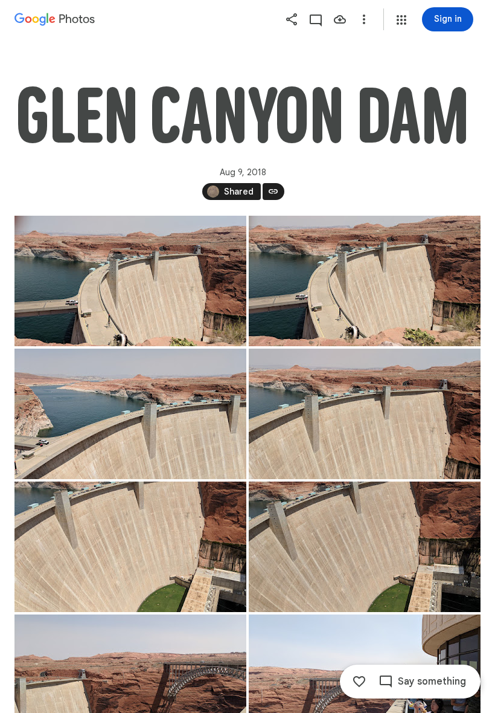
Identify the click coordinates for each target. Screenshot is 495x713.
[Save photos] (340, 19)
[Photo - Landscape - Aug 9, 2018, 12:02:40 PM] (130, 414)
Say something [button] (432, 682)
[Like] (359, 681)
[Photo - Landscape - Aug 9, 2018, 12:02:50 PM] (365, 414)
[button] (401, 20)
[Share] (291, 19)
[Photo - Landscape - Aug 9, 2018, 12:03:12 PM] (365, 547)
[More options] (364, 19)
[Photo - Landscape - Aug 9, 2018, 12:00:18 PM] (130, 281)
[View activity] (316, 19)
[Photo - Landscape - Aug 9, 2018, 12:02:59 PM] (130, 547)
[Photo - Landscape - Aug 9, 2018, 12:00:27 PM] (365, 281)
